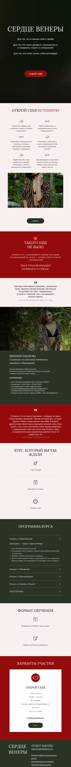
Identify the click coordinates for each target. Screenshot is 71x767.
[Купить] (35, 723)
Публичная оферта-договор (41, 765)
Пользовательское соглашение (42, 762)
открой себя (35, 73)
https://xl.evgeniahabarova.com (42, 749)
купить (35, 221)
